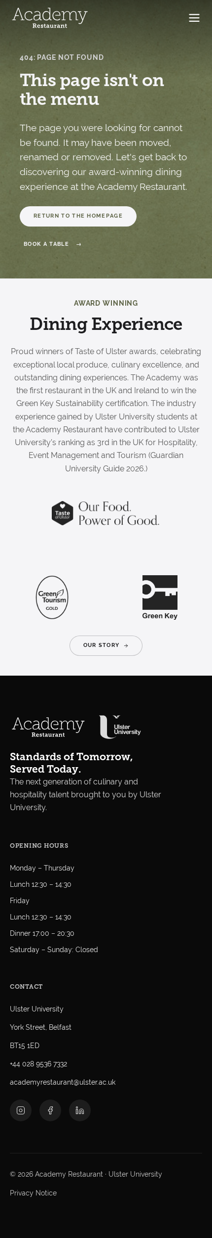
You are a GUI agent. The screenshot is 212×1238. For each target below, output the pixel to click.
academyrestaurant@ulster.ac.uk (62, 1082)
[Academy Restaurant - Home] (50, 17)
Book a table (46, 244)
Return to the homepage (78, 216)
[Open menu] (194, 18)
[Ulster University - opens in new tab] (120, 727)
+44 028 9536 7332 (38, 1064)
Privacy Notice (33, 1193)
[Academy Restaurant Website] (48, 727)
